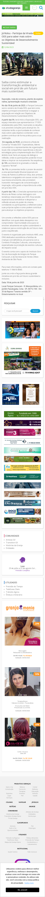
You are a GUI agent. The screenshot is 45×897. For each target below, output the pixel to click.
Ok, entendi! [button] (22, 890)
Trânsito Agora (12, 592)
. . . (34, 7)
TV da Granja (12, 818)
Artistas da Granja (32, 812)
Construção (9, 789)
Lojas (9, 796)
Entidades (10, 548)
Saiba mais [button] (29, 883)
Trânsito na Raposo (13, 838)
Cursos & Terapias (22, 790)
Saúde (35, 796)
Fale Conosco (21, 3)
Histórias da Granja (14, 545)
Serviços (9, 798)
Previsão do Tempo (14, 586)
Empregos (32, 828)
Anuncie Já (37, 1)
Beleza (22, 787)
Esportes (9, 793)
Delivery (35, 789)
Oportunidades (12, 830)
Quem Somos (29, 1)
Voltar (38, 33)
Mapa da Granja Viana (13, 842)
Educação (35, 791)
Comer (35, 787)
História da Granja (12, 814)
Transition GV (12, 542)
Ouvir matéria (10, 27)
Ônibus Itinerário (32, 838)
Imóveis (35, 793)
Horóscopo (32, 816)
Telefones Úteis (13, 589)
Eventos (22, 793)
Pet (22, 796)
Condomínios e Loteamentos (32, 843)
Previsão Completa (22, 570)
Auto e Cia (9, 787)
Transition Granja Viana (12, 816)
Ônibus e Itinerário (14, 595)
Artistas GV (10, 540)
